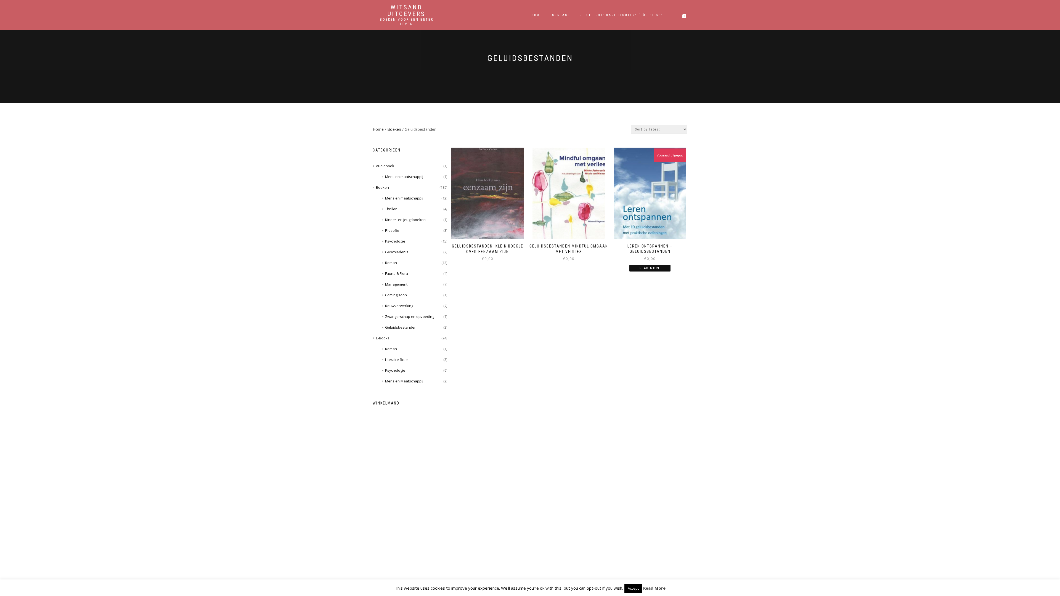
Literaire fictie (396, 359)
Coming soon (396, 294)
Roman (391, 262)
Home (378, 129)
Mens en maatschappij (404, 176)
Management (396, 284)
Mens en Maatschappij (404, 381)
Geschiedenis (396, 251)
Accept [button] (633, 588)
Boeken (394, 129)
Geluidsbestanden (401, 327)
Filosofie (392, 230)
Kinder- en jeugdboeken (405, 219)
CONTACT (561, 15)
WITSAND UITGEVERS (406, 10)
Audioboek (385, 165)
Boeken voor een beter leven (406, 22)
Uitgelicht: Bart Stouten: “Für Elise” (621, 15)
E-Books (382, 338)
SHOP (537, 15)
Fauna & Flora (396, 273)
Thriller (391, 208)
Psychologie (395, 241)
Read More (654, 588)
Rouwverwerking (399, 305)
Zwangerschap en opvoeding (409, 316)
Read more (650, 268)
